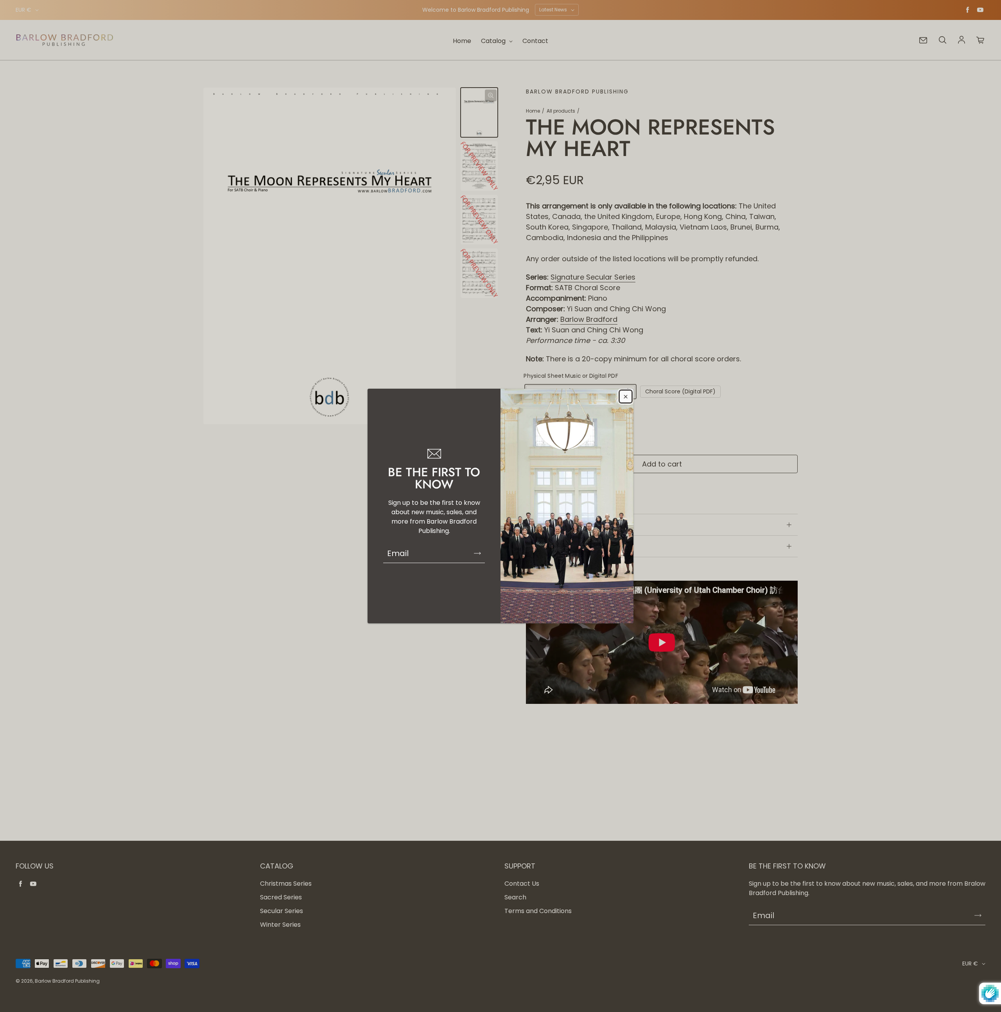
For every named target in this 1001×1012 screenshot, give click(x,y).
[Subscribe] (477, 553)
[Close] (625, 396)
